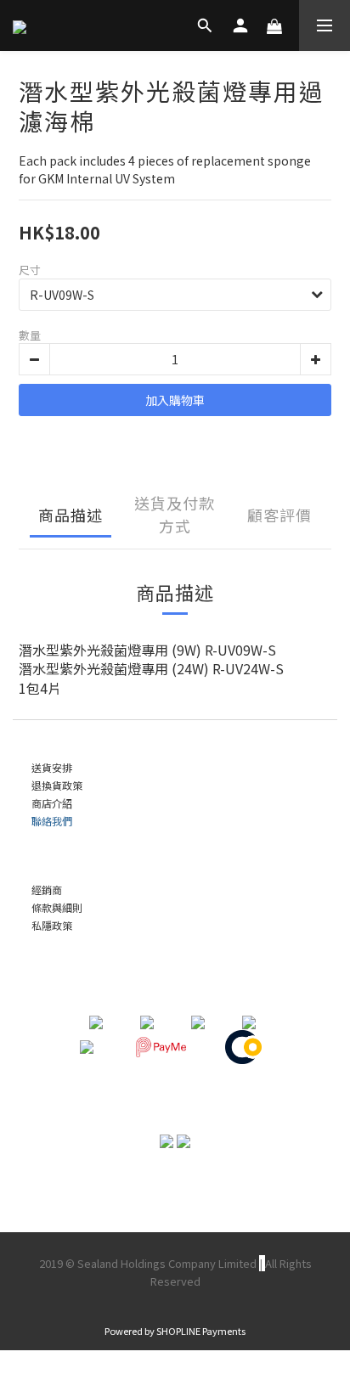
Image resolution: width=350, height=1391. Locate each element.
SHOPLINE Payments (201, 1331)
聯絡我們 (51, 821)
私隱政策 (51, 925)
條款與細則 (56, 907)
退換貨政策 (56, 785)
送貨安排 (51, 767)
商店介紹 (51, 803)
